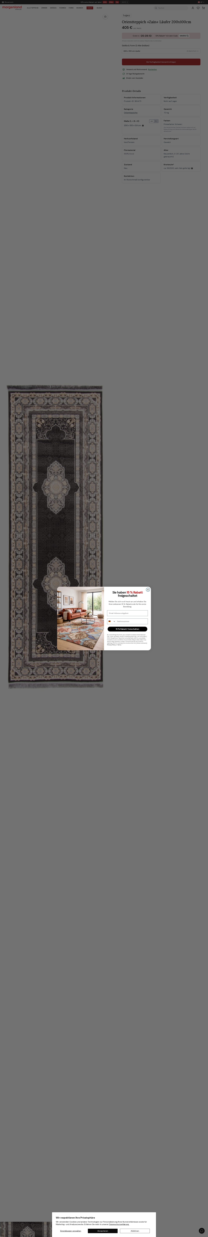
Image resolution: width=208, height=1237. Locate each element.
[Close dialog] (148, 589)
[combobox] (111, 621)
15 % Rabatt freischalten (127, 629)
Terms (119, 645)
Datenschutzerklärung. (119, 1224)
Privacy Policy (111, 645)
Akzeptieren (102, 1231)
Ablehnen (135, 1231)
